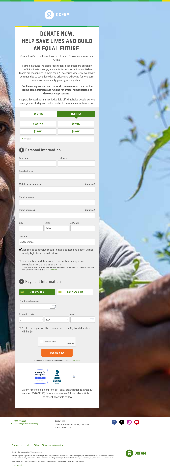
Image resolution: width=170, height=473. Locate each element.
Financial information (52, 445)
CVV (72, 314)
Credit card (37, 292)
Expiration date (26, 314)
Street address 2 (27, 209)
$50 (74, 123)
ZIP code (74, 222)
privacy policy (74, 360)
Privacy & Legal (17, 465)
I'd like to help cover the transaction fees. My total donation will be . (56, 329)
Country (23, 236)
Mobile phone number (30, 183)
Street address (26, 196)
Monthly (76, 113)
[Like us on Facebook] (114, 422)
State (47, 222)
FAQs (36, 445)
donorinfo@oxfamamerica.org (26, 423)
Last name (63, 158)
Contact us (17, 445)
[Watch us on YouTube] (136, 422)
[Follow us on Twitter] (121, 422)
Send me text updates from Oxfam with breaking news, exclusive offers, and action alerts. (53, 262)
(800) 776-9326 (20, 421)
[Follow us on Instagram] (129, 422)
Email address (26, 170)
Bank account (75, 292)
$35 (36, 131)
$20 (74, 131)
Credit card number (29, 301)
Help (28, 445)
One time (38, 113)
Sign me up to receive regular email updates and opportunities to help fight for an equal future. (57, 251)
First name (24, 158)
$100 (35, 123)
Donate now (57, 352)
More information (51, 269)
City (21, 222)
